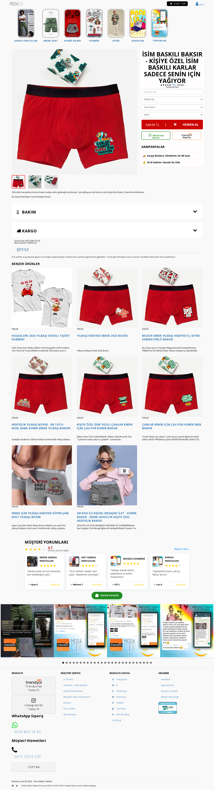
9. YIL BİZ (68, 679)
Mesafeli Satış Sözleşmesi (76, 697)
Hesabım (166, 679)
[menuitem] (26, 26)
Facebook (121, 691)
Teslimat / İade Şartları (75, 685)
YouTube (121, 708)
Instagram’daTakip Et (34, 707)
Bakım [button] (28, 212)
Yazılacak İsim (172, 87)
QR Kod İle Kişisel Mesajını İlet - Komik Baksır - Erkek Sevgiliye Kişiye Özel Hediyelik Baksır (107, 517)
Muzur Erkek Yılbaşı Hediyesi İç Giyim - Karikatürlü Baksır (172, 337)
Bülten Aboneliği (170, 697)
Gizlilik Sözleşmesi (73, 691)
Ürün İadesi (69, 708)
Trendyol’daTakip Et (33, 688)
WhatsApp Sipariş (158, 136)
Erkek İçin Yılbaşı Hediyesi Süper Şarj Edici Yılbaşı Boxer (40, 515)
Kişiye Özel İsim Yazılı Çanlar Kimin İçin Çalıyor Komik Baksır (105, 426)
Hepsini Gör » (181, 549)
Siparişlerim (167, 685)
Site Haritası (69, 714)
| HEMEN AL (172, 125)
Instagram (121, 679)
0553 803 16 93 (27, 731)
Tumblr (120, 702)
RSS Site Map (123, 714)
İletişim (67, 702)
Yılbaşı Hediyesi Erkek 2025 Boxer (102, 336)
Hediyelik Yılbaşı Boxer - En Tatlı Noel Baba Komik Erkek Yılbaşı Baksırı (41, 426)
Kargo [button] (29, 231)
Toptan (34, 767)
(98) (173, 84)
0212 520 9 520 (27, 756)
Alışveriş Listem (169, 691)
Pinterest (121, 697)
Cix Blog (116, 720)
